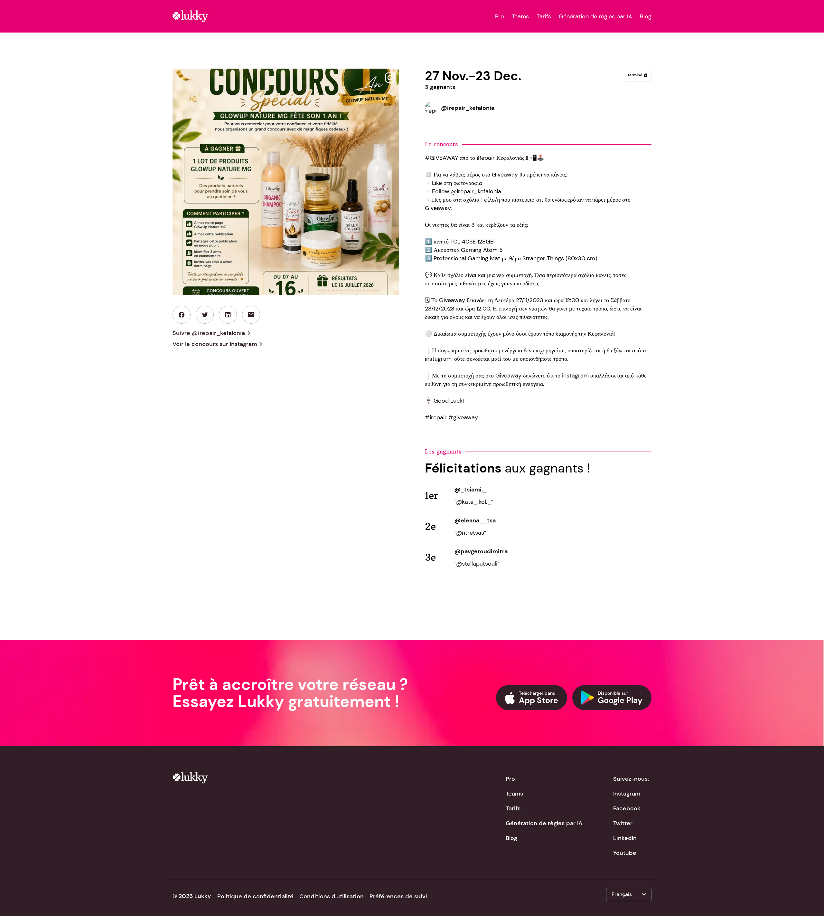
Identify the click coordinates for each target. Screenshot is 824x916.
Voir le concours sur (219, 344)
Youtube (624, 853)
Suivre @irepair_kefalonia (213, 333)
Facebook (627, 808)
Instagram (626, 793)
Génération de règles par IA (595, 16)
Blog (645, 16)
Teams (520, 16)
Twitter (622, 823)
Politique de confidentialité (255, 896)
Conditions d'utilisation (331, 896)
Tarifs (544, 16)
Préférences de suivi (398, 896)
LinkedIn (625, 838)
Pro (499, 16)
